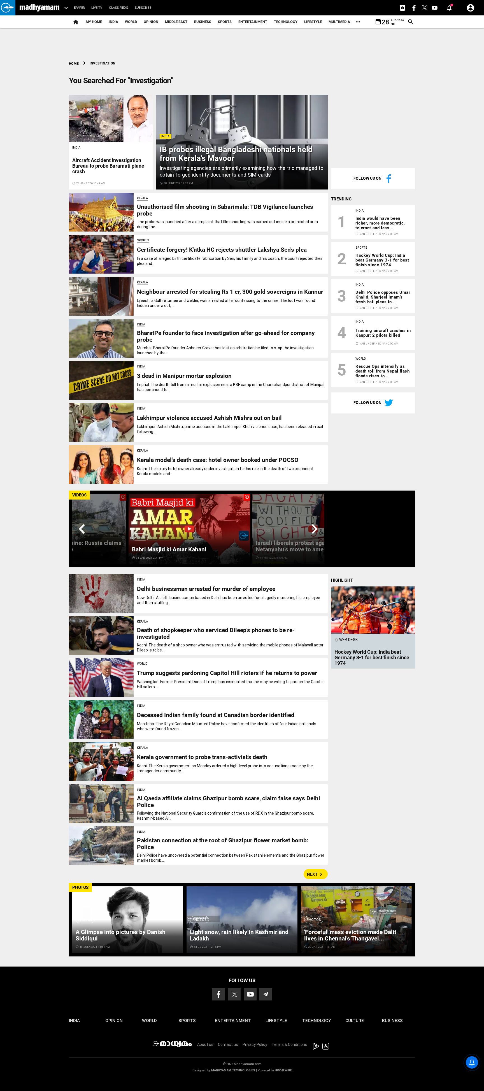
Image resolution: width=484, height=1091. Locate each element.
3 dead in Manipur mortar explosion (184, 376)
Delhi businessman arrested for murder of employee (206, 589)
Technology (285, 22)
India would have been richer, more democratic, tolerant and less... (380, 223)
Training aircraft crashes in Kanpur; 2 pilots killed (383, 333)
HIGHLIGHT (342, 580)
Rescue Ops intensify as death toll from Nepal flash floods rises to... (382, 371)
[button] (7, 7)
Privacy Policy (255, 1044)
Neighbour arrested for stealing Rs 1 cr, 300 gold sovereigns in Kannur (230, 291)
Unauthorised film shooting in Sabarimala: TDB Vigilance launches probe (225, 210)
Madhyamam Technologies (233, 1070)
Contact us (228, 1044)
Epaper (79, 8)
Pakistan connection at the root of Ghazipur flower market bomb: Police (222, 843)
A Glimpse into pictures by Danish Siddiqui (121, 935)
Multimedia (339, 22)
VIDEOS (79, 495)
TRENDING (341, 199)
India (113, 22)
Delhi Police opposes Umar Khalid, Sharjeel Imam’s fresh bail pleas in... (382, 297)
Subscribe (143, 8)
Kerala (142, 198)
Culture (354, 1020)
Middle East (176, 22)
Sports (225, 22)
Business (202, 22)
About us (205, 1044)
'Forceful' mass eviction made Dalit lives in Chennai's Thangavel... (350, 935)
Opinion (151, 22)
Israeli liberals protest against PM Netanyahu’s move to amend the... (300, 546)
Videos (140, 537)
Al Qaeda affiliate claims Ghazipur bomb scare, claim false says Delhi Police (228, 801)
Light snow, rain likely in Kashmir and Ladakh (239, 935)
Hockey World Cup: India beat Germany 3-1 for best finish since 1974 (382, 260)
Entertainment (252, 22)
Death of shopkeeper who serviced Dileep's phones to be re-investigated (216, 633)
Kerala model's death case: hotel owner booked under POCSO (218, 460)
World (131, 22)
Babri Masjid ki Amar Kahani (169, 549)
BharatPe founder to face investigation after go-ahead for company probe (226, 336)
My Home (94, 22)
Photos (85, 919)
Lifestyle (313, 22)
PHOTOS (80, 887)
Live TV (96, 8)
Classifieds (118, 8)
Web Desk (346, 639)
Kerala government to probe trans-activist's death (202, 757)
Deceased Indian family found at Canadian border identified (215, 715)
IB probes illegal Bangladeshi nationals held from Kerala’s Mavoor (236, 154)
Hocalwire (283, 1070)
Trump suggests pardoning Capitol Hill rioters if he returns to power (227, 673)
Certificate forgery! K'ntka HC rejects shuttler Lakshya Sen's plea (222, 249)
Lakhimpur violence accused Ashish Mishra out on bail (209, 418)
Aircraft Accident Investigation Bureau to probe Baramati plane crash (108, 165)
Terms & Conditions (289, 1044)
